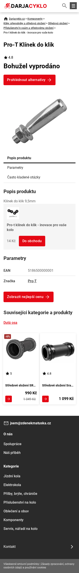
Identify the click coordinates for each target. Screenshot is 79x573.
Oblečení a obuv (16, 511)
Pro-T (32, 281)
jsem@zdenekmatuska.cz (30, 423)
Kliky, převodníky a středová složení (24, 23)
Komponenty (35, 18)
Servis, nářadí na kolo (21, 529)
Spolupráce (13, 444)
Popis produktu (19, 158)
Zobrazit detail (8, 399)
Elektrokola (12, 485)
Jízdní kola (12, 476)
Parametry (15, 168)
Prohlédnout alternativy (26, 80)
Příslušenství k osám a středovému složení (29, 28)
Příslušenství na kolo (20, 502)
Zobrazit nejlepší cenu (25, 297)
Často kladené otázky (23, 177)
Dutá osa (10, 323)
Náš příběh (12, 453)
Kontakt (10, 547)
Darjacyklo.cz (17, 18)
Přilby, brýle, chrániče (20, 494)
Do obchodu (32, 241)
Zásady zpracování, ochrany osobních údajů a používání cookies (39, 565)
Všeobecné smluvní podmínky (21, 564)
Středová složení (58, 23)
